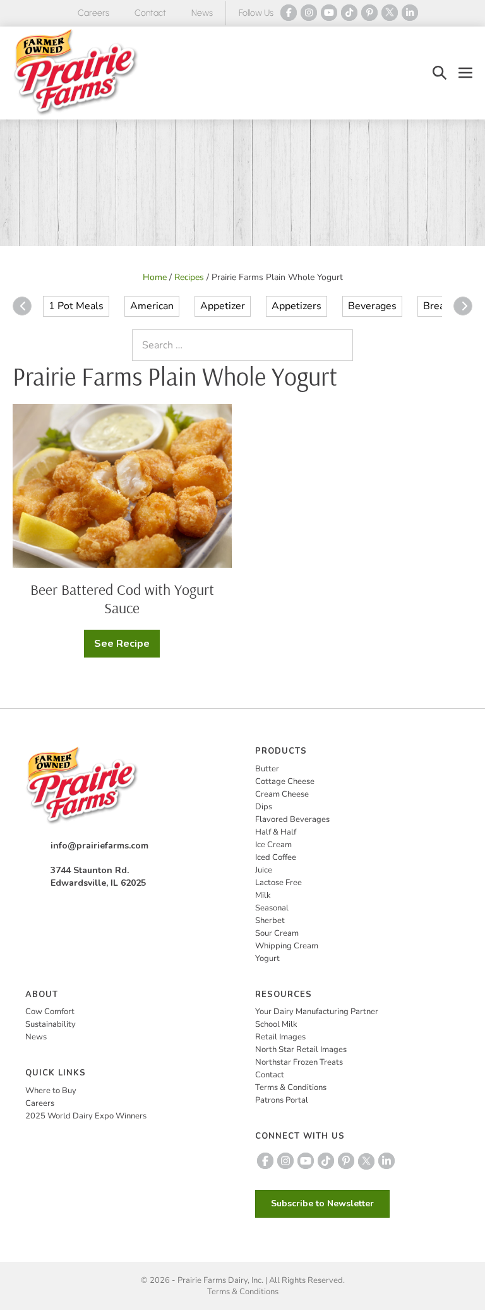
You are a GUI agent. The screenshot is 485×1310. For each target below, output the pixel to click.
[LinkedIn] (410, 12)
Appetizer (222, 306)
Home (155, 277)
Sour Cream (277, 933)
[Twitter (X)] (389, 12)
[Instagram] (309, 12)
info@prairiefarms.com (99, 846)
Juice (263, 870)
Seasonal (272, 908)
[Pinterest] (369, 12)
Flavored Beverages (292, 819)
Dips (263, 806)
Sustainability (50, 1024)
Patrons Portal (281, 1100)
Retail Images (280, 1037)
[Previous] (22, 306)
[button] (439, 73)
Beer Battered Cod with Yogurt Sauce (122, 598)
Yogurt (267, 958)
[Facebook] (288, 12)
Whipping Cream (286, 946)
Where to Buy (50, 1090)
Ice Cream (273, 844)
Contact (150, 13)
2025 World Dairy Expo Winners (86, 1116)
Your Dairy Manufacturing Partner (316, 1011)
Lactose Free (278, 882)
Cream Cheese (282, 794)
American (152, 306)
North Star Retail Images (301, 1049)
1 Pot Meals (76, 306)
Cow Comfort (50, 1011)
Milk (263, 895)
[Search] (340, 345)
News (202, 13)
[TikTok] (349, 12)
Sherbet (270, 920)
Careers (93, 13)
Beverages (372, 306)
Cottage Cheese (284, 781)
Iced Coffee (275, 857)
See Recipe (127, 647)
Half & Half (275, 832)
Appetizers (296, 306)
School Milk (276, 1024)
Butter (267, 768)
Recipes (189, 277)
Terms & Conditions (290, 1087)
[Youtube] (329, 12)
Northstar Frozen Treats (299, 1062)
